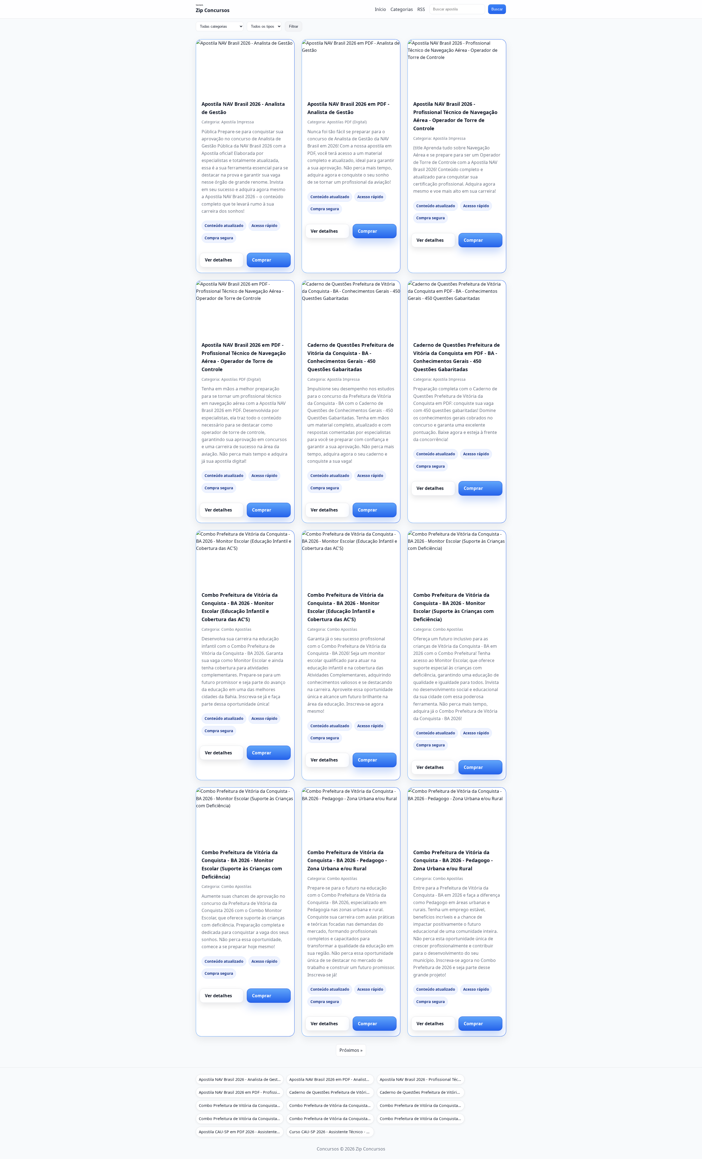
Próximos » (351, 1050)
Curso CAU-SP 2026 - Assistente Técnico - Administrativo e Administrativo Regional (331, 1131)
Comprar (261, 260)
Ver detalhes (218, 260)
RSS (421, 9)
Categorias (401, 9)
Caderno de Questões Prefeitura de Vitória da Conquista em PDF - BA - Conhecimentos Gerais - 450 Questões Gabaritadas (422, 1092)
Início (380, 9)
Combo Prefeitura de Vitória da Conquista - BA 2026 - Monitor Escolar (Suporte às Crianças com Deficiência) (422, 1105)
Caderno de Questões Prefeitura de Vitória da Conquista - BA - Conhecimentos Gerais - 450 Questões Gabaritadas (331, 1092)
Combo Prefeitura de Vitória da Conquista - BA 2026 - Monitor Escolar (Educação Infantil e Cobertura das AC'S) (241, 1105)
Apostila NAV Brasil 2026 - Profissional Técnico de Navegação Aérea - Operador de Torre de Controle (422, 1079)
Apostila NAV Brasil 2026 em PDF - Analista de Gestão (331, 1079)
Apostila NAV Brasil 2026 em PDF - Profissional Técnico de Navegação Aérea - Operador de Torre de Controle (241, 1092)
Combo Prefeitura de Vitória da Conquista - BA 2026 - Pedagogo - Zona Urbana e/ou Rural (347, 860)
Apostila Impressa (237, 121)
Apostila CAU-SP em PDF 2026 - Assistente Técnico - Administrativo (241, 1131)
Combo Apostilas (236, 629)
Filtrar (293, 26)
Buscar (497, 9)
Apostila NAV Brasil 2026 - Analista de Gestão (240, 1079)
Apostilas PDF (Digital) (347, 121)
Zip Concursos (213, 10)
